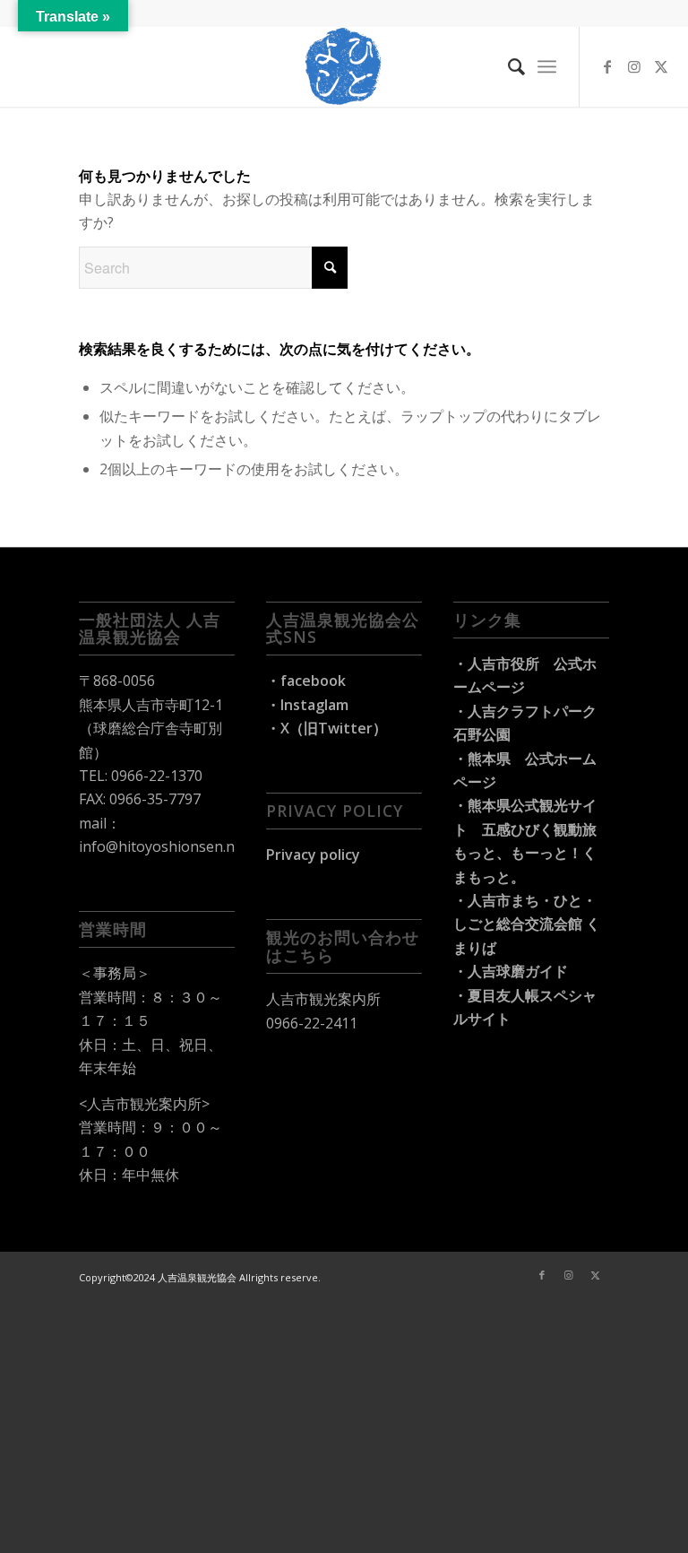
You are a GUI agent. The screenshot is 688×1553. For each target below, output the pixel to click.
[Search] (507, 66)
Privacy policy (313, 854)
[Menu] (547, 66)
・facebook (306, 680)
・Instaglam (307, 705)
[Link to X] (661, 66)
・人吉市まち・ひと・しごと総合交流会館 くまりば (526, 924)
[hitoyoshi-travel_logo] (344, 66)
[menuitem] (507, 66)
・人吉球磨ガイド (510, 971)
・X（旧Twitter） (326, 728)
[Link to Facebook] (607, 66)
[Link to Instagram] (634, 66)
